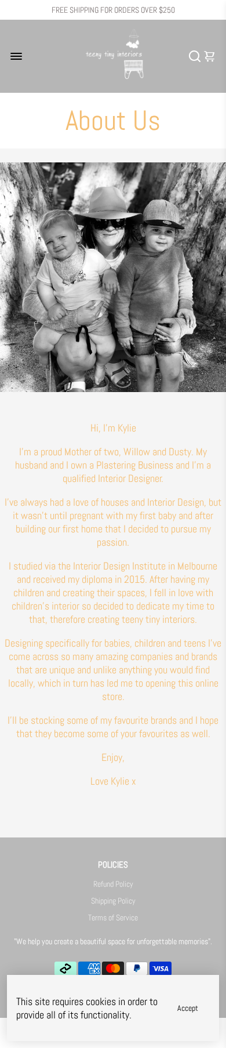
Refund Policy (113, 884)
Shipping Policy (113, 901)
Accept (187, 1008)
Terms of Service (113, 918)
